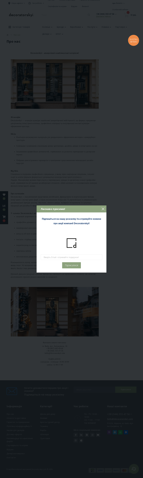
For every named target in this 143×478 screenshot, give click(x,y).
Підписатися (71, 265)
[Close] (102, 208)
